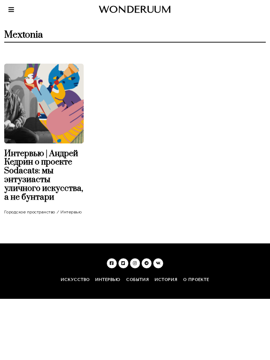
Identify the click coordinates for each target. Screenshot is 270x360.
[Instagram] (135, 263)
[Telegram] (146, 263)
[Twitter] (123, 263)
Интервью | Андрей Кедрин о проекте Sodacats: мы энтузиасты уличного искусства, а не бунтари (43, 175)
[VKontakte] (158, 263)
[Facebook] (112, 263)
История (166, 279)
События (137, 279)
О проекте (196, 279)
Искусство (75, 279)
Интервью (71, 212)
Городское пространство (29, 212)
